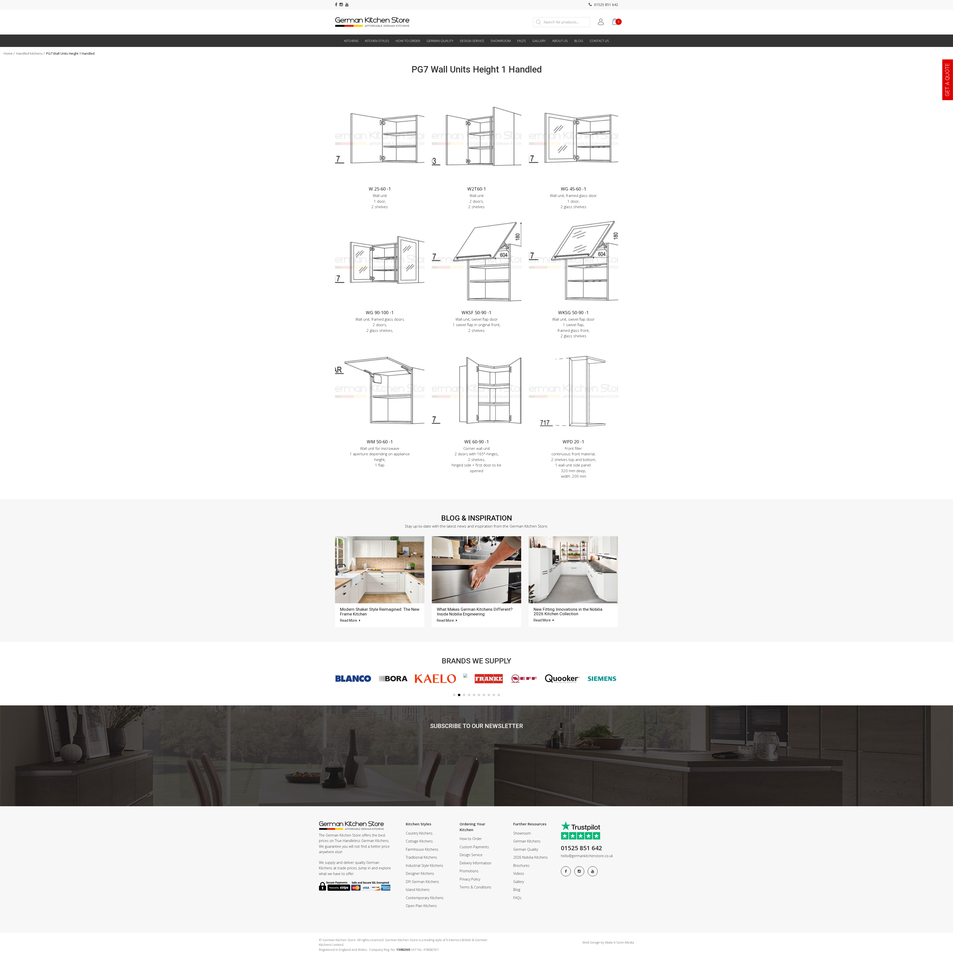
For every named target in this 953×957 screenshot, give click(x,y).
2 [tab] (459, 695)
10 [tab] (499, 695)
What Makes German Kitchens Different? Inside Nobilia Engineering (474, 611)
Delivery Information (475, 863)
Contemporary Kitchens (424, 897)
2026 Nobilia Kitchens (530, 857)
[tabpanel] (351, 678)
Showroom (501, 40)
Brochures (521, 865)
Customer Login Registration (601, 22)
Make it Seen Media (619, 942)
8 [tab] (489, 695)
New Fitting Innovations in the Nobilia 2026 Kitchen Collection (568, 611)
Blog (578, 40)
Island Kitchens (418, 889)
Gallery (539, 40)
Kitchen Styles (377, 40)
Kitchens (351, 40)
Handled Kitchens (29, 53)
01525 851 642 (605, 4)
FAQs (517, 897)
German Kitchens (527, 841)
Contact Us (599, 40)
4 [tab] (469, 695)
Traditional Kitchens (421, 857)
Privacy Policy (470, 879)
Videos (518, 873)
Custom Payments (474, 846)
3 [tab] (464, 695)
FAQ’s (521, 40)
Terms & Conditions (475, 887)
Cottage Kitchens (419, 841)
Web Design (591, 942)
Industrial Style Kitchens (424, 865)
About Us (560, 40)
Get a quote (947, 79)
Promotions (469, 871)
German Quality (440, 40)
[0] (615, 21)
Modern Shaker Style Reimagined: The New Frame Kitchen (379, 611)
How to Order (408, 40)
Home (8, 53)
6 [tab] (479, 695)
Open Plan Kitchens (421, 905)
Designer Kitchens (420, 873)
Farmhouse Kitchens (422, 849)
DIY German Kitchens (422, 881)
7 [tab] (484, 695)
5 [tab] (474, 695)
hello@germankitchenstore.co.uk (587, 855)
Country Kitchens (419, 833)
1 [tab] (454, 695)
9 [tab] (494, 695)
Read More (349, 620)
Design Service (472, 40)
